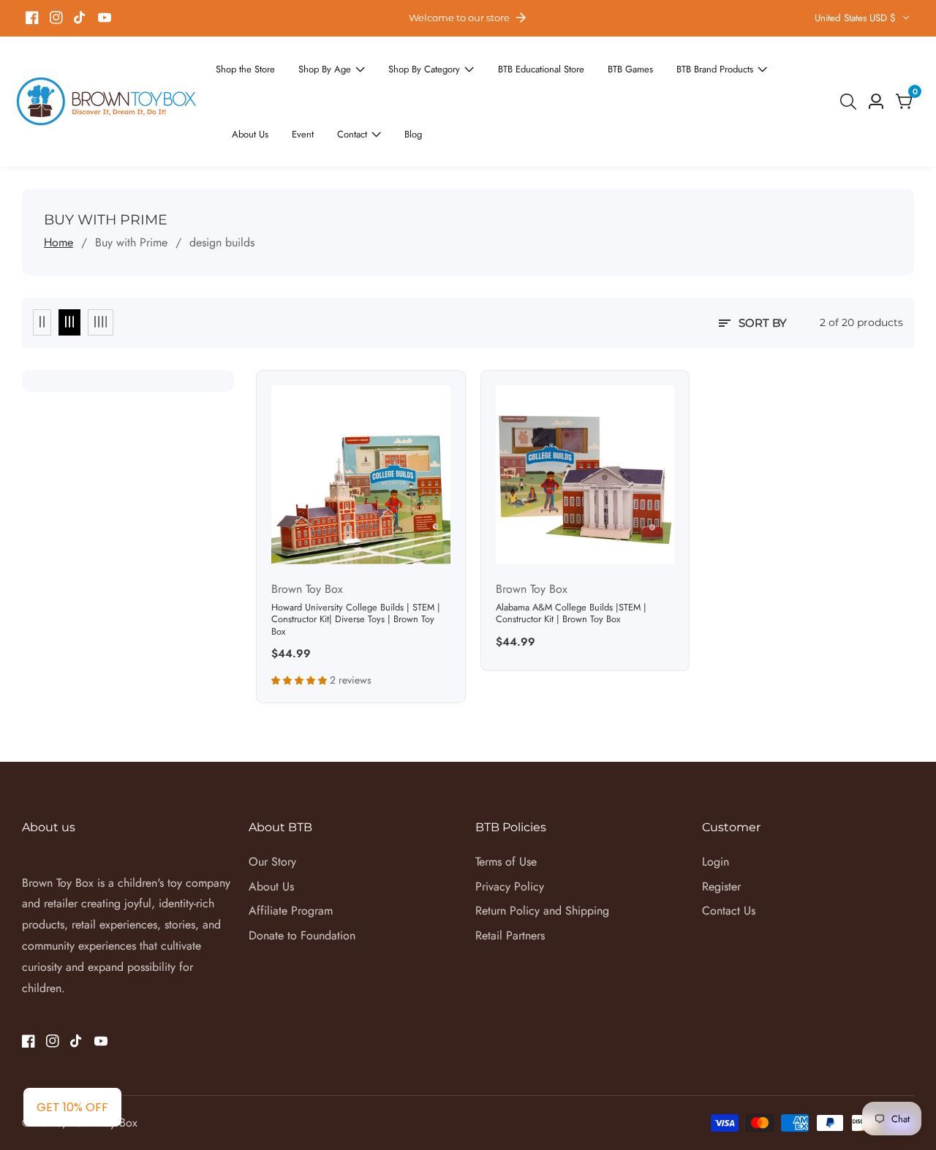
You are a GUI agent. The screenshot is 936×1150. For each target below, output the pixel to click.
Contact (246, 85)
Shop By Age (312, 65)
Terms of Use (506, 809)
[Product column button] (42, 270)
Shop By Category (401, 65)
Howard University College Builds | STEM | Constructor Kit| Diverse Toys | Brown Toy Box (355, 567)
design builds (221, 189)
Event (795, 65)
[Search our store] (851, 75)
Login (715, 809)
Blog (302, 85)
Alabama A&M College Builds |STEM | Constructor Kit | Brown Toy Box (571, 561)
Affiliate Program (291, 858)
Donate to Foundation (302, 882)
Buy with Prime (131, 189)
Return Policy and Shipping (542, 858)
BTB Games (586, 65)
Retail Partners (510, 882)
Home (58, 189)
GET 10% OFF (72, 1107)
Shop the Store (241, 65)
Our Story (272, 809)
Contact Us (728, 858)
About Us (747, 65)
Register (721, 833)
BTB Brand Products (662, 65)
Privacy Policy (509, 833)
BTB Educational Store (506, 65)
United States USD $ (857, 18)
